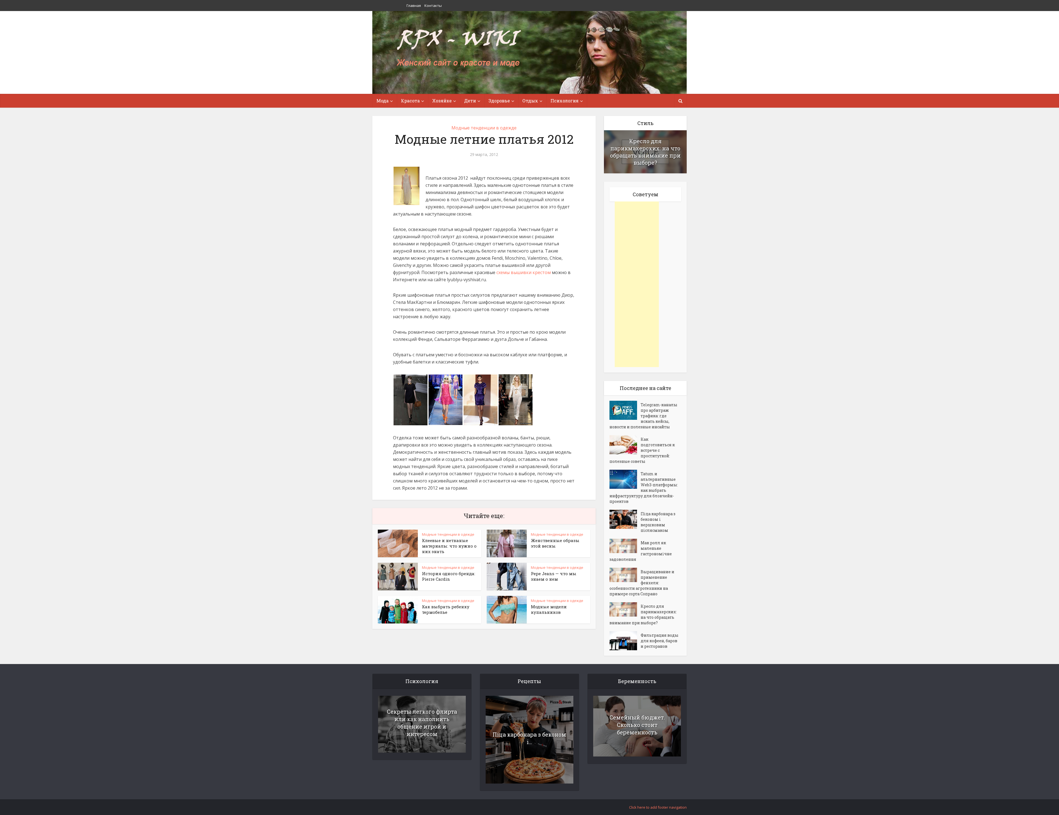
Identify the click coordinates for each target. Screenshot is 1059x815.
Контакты (433, 5)
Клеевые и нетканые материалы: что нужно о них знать (449, 546)
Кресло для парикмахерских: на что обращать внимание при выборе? (645, 151)
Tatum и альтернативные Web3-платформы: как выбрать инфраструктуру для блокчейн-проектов (643, 487)
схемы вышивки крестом (523, 272)
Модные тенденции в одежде (484, 128)
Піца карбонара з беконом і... (529, 738)
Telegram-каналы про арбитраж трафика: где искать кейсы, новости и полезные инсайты (643, 415)
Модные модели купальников (549, 609)
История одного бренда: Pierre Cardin (448, 576)
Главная (414, 5)
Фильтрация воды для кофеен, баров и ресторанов (659, 641)
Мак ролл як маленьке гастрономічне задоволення (640, 551)
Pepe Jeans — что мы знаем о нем (553, 576)
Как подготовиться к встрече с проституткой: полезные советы (642, 450)
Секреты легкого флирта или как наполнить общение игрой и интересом (422, 722)
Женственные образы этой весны (555, 543)
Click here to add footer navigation (658, 807)
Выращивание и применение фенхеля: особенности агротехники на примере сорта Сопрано (641, 582)
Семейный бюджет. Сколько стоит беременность (637, 725)
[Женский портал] (459, 49)
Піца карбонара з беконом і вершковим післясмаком (658, 522)
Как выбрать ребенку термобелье (445, 609)
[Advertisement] (637, 284)
